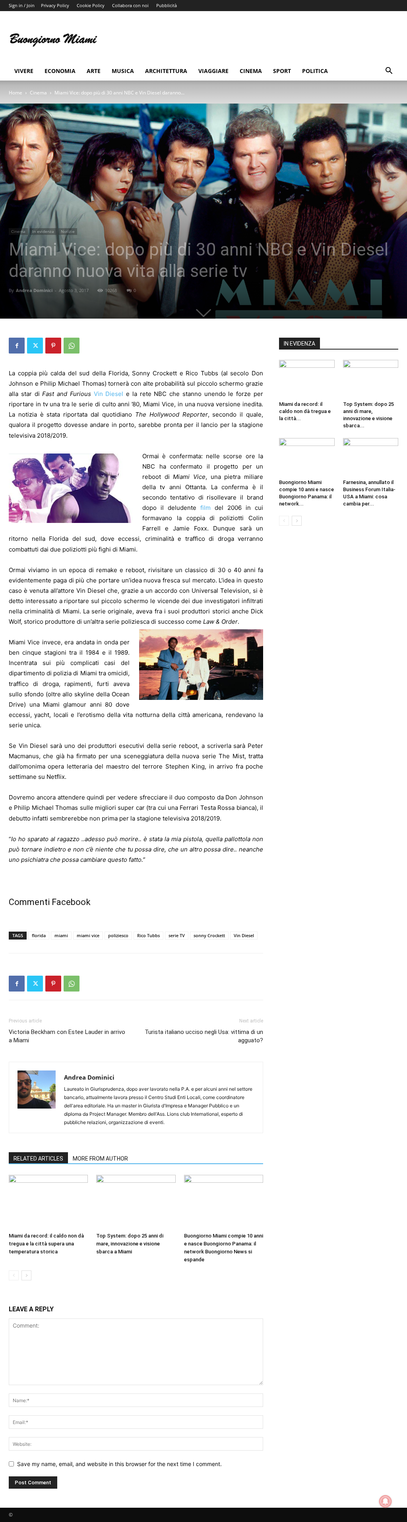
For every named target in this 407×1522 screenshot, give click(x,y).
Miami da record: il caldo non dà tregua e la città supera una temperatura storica (46, 1244)
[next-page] (26, 1275)
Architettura (166, 71)
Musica (123, 71)
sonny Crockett (209, 935)
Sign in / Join (22, 5)
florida (39, 935)
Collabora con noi (130, 5)
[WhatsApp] (71, 346)
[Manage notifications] (385, 1501)
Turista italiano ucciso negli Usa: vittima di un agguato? (204, 1036)
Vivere (23, 71)
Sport (282, 71)
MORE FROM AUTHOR (100, 1158)
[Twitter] (35, 346)
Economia (60, 71)
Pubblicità (166, 5)
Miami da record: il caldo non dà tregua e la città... (305, 411)
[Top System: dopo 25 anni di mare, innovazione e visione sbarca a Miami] (135, 1202)
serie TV (177, 935)
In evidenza (43, 231)
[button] (388, 71)
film (205, 507)
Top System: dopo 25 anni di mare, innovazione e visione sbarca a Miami (129, 1244)
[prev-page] (14, 1275)
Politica (315, 71)
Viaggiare (213, 71)
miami (61, 935)
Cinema (251, 71)
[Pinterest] (53, 346)
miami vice (88, 935)
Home (15, 92)
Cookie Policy (91, 5)
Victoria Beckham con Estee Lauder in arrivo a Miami (67, 1036)
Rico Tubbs (148, 935)
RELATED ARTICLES (38, 1158)
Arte (94, 71)
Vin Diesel (109, 394)
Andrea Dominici (34, 290)
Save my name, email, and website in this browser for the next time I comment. (119, 1464)
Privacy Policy (55, 5)
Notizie (68, 231)
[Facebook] (17, 346)
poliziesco (118, 935)
